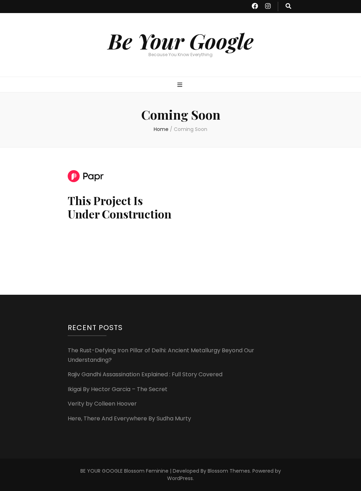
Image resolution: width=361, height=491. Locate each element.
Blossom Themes (229, 470)
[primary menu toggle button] (180, 85)
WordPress (180, 478)
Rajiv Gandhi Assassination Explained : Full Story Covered (145, 374)
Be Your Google (180, 40)
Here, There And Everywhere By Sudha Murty (129, 418)
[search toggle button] (288, 6)
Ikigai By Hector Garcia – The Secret (117, 389)
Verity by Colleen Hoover (102, 404)
